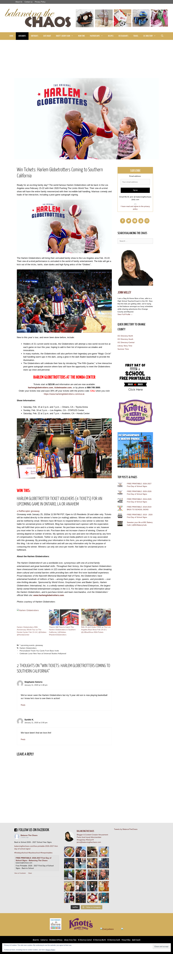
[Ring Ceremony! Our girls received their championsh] (104, 875)
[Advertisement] (86, 59)
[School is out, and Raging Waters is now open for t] (104, 898)
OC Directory (148, 36)
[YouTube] (140, 220)
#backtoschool (34, 853)
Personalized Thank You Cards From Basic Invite (39, 651)
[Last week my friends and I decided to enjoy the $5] (104, 852)
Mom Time (81, 36)
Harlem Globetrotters (28, 648)
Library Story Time (125, 346)
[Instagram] (146, 220)
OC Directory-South (125, 339)
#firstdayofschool (21, 853)
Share (30, 873)
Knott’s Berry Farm (63, 36)
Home (11, 36)
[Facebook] (122, 220)
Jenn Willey (124, 292)
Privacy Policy (40, 2)
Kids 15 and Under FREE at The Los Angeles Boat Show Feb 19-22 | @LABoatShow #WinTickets (95, 629)
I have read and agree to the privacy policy (135, 207)
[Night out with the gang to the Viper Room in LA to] (69, 863)
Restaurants (123, 36)
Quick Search (136, 940)
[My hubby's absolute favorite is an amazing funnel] (92, 898)
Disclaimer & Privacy (55, 940)
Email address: (135, 176)
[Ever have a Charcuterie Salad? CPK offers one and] (69, 886)
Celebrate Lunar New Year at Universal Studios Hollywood (43, 653)
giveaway (39, 645)
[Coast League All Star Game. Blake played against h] (69, 898)
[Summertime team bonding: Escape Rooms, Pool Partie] (92, 875)
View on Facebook (20, 873)
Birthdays (34, 36)
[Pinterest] (134, 220)
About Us (18, 2)
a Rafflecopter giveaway (28, 511)
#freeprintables (46, 853)
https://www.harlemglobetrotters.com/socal (64, 394)
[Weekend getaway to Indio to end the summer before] (92, 852)
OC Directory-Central (126, 342)
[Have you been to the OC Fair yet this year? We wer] (92, 863)
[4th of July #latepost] (92, 886)
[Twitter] (128, 220)
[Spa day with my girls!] (104, 886)
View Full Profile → (125, 314)
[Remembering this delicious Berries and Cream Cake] (81, 875)
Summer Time (123, 349)
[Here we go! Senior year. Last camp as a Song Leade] (69, 875)
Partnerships (95, 36)
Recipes (110, 36)
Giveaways (22, 36)
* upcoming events (27, 645)
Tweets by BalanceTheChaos (125, 829)
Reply (23, 705)
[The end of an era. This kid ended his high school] (81, 898)
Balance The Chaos (29, 835)
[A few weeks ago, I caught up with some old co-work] (81, 886)
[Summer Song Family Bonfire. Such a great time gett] (81, 852)
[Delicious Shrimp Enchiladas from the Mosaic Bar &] (69, 852)
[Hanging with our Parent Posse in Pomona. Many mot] (104, 863)
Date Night (47, 36)
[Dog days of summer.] (81, 863)
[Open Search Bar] (162, 36)
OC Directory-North (125, 336)
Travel (135, 36)
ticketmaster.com (63, 387)
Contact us (29, 2)
